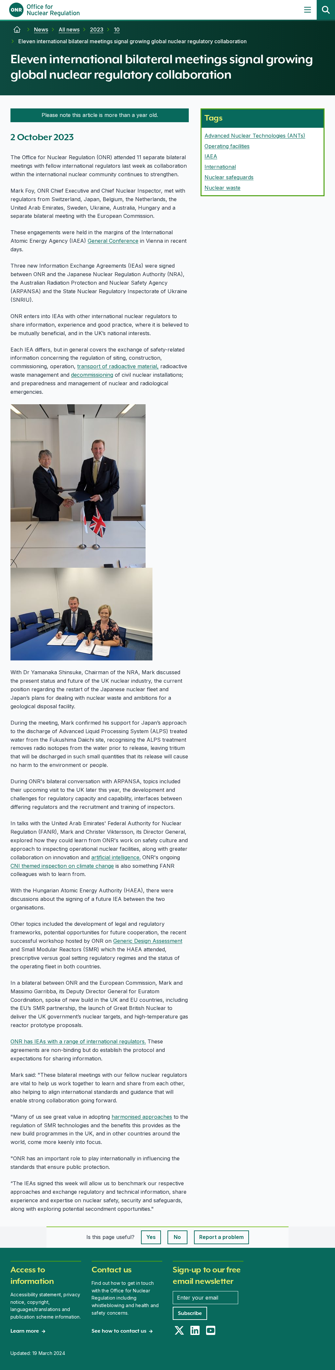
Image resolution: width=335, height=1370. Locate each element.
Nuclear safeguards (229, 177)
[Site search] (326, 10)
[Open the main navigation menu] (307, 10)
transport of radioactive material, (118, 366)
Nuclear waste (222, 187)
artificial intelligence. (116, 857)
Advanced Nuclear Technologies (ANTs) (254, 135)
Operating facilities (227, 146)
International (220, 166)
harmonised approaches (142, 1116)
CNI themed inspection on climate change (62, 866)
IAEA (210, 156)
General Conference (113, 241)
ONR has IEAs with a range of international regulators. (78, 1041)
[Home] (17, 29)
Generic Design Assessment (147, 941)
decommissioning (92, 374)
